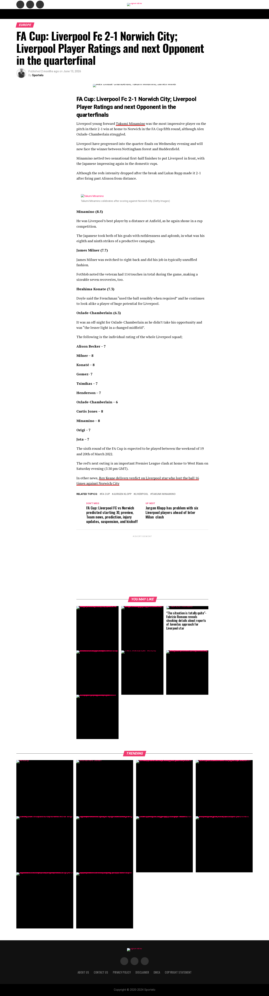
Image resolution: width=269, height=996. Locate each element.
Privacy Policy (184, 14)
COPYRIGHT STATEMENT (125, 14)
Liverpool (141, 494)
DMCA (166, 14)
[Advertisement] (142, 565)
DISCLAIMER (151, 14)
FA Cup (105, 494)
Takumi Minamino (130, 123)
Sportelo (38, 75)
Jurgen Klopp (122, 494)
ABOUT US (81, 14)
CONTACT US (100, 14)
